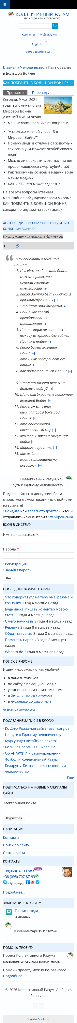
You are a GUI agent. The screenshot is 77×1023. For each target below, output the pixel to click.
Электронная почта (19, 802)
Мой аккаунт (48, 34)
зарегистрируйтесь (44, 510)
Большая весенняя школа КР (30, 746)
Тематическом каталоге (31, 695)
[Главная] (11, 16)
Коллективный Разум (42, 14)
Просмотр (17, 92)
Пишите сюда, (27, 910)
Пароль (11, 549)
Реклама (12, 627)
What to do (14, 651)
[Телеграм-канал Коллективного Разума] (37, 882)
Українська (63, 516)
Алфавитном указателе (31, 701)
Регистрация (16, 563)
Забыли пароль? (19, 569)
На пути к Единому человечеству (33, 734)
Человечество (32, 67)
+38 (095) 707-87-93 (19, 876)
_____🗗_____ (17, 245)
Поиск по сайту (16, 844)
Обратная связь (18, 633)
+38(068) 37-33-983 (18, 870)
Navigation (5, 4)
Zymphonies (43, 1018)
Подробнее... (14, 892)
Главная (9, 67)
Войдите (12, 510)
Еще (70, 777)
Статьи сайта (14, 852)
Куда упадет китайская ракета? (31, 740)
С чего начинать (19, 621)
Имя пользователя (20, 534)
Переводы (41, 92)
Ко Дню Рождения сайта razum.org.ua (37, 728)
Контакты (28, 34)
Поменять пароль (20, 639)
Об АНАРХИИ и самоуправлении (33, 753)
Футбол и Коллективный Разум (31, 759)
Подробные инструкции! (19, 710)
